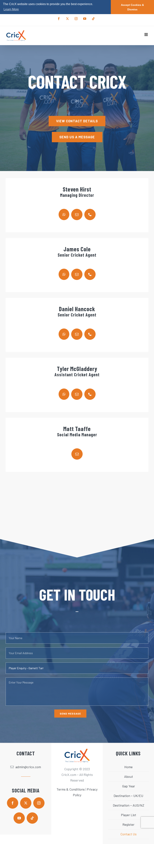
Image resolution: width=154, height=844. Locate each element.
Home (128, 767)
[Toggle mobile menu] (146, 34)
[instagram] (39, 803)
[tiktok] (32, 818)
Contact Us (128, 834)
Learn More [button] (11, 9)
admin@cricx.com (28, 767)
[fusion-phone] (90, 214)
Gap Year (128, 786)
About (128, 776)
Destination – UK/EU (128, 796)
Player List (128, 815)
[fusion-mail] (76, 214)
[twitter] (25, 803)
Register (128, 824)
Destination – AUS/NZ (128, 805)
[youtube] (19, 818)
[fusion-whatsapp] (64, 214)
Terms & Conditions (71, 789)
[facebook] (12, 803)
